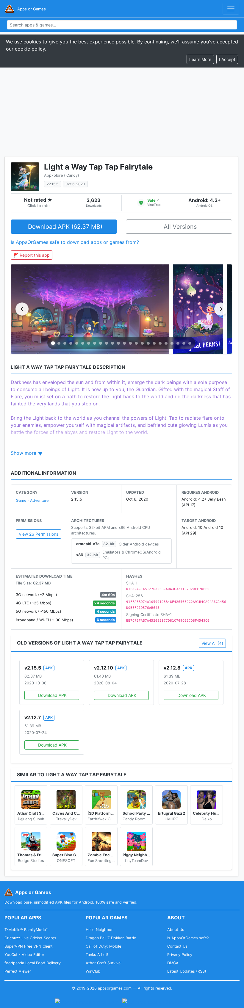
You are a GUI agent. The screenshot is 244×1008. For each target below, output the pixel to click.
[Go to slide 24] (189, 343)
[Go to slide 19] (160, 343)
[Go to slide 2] (58, 343)
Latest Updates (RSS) (186, 971)
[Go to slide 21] (172, 343)
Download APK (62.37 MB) (65, 226)
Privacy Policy (179, 954)
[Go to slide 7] (88, 343)
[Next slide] (220, 309)
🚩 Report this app (31, 255)
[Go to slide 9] (100, 343)
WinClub (93, 971)
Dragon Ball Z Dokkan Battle (111, 938)
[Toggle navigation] (231, 9)
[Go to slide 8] (94, 343)
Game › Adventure (32, 500)
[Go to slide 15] (136, 343)
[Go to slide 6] (82, 343)
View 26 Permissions (38, 534)
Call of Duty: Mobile (103, 946)
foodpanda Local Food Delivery (32, 963)
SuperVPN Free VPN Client (28, 946)
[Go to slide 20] (166, 343)
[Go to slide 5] (76, 343)
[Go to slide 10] (106, 343)
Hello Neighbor (99, 929)
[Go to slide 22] (177, 343)
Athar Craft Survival (103, 963)
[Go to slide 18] (154, 343)
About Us (175, 929)
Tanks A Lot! (97, 954)
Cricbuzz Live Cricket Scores (30, 938)
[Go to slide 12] (118, 343)
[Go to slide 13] (124, 343)
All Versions (180, 226)
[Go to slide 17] (148, 343)
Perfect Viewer (17, 971)
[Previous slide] (22, 309)
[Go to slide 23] (183, 343)
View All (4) (212, 643)
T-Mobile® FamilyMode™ (26, 929)
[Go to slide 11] (112, 343)
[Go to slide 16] (142, 343)
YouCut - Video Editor (24, 954)
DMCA (173, 963)
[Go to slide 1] (53, 343)
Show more (23, 453)
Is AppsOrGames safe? (188, 938)
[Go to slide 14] (130, 343)
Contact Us (177, 946)
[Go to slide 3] (64, 343)
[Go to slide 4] (70, 343)
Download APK (52, 695)
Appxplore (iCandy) (61, 175)
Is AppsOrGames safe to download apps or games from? (75, 242)
